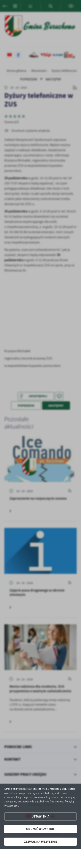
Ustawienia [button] (40, 816)
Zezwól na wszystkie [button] (40, 842)
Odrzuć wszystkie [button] (40, 829)
